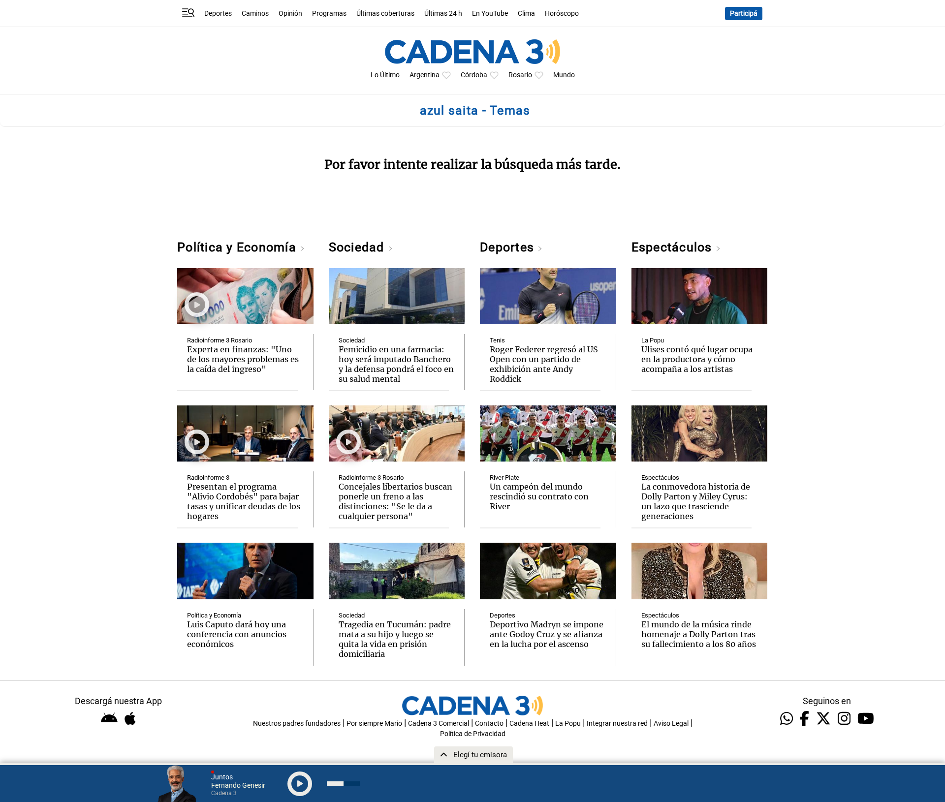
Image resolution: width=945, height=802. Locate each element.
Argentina (425, 75)
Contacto (489, 723)
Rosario (520, 75)
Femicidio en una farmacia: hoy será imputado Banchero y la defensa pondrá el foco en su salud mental (396, 364)
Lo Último (385, 75)
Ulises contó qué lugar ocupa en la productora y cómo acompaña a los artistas (697, 359)
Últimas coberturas (385, 13)
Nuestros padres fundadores (297, 723)
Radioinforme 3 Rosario (219, 340)
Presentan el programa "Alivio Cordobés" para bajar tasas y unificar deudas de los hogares (243, 501)
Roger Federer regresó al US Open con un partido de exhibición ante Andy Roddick (544, 364)
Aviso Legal (671, 723)
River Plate (504, 477)
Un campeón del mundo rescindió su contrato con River (539, 496)
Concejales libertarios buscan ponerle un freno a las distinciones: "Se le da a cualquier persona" (395, 501)
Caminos (255, 13)
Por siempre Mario (374, 723)
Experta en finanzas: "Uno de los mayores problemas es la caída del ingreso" (243, 359)
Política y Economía (238, 247)
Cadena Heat (529, 723)
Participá (743, 13)
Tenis (497, 340)
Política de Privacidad (472, 734)
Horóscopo (562, 13)
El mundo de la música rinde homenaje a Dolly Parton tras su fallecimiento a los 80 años (698, 634)
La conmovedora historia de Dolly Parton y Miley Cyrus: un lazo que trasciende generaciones (695, 501)
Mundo (564, 75)
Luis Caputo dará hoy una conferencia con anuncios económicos (236, 634)
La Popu (652, 340)
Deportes (218, 13)
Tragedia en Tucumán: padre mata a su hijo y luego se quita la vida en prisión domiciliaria (395, 639)
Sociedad (358, 247)
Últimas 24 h (443, 13)
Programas (329, 13)
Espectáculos (673, 247)
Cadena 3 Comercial (438, 723)
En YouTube (490, 13)
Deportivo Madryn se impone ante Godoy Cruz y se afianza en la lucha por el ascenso (546, 634)
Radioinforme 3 (208, 477)
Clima (526, 13)
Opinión (290, 13)
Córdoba (474, 75)
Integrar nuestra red (617, 723)
